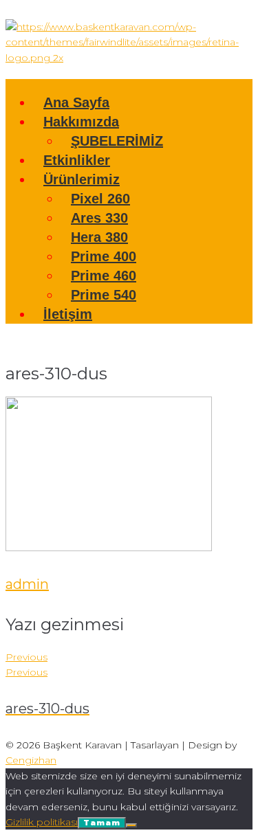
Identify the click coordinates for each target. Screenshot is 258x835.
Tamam (101, 822)
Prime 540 (103, 294)
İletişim (67, 314)
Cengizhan (31, 760)
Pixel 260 (100, 198)
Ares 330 (99, 217)
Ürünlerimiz (81, 179)
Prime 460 (103, 275)
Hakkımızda (81, 121)
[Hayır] (131, 825)
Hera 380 (99, 237)
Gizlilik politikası (42, 822)
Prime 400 (103, 256)
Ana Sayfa (76, 102)
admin (27, 584)
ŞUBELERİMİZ (117, 140)
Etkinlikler (76, 160)
